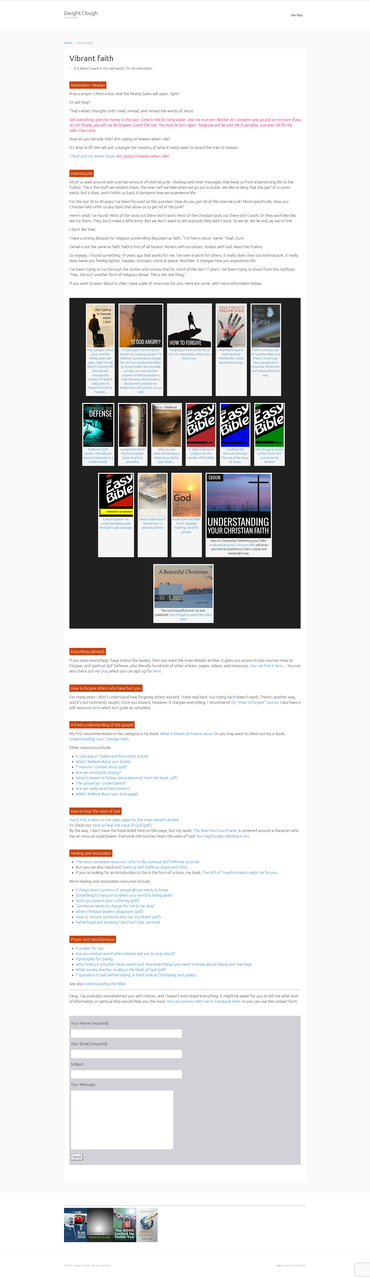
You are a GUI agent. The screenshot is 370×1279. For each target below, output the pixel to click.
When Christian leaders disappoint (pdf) (109, 911)
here (157, 671)
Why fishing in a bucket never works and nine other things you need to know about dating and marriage (164, 964)
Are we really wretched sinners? (103, 788)
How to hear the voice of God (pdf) (122, 825)
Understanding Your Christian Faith (232, 545)
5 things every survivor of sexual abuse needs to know (122, 890)
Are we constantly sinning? (98, 772)
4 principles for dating (94, 959)
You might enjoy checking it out (222, 836)
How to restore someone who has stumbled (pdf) (118, 917)
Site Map (297, 15)
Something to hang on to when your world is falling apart (124, 895)
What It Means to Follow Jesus (186, 733)
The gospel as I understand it (100, 783)
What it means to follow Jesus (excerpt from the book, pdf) (127, 778)
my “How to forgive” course (254, 702)
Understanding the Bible (105, 984)
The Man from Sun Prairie (215, 830)
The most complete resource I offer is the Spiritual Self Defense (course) (138, 862)
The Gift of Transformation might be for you (240, 872)
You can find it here (266, 666)
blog (105, 671)
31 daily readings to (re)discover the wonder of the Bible (200, 453)
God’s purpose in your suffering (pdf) (108, 900)
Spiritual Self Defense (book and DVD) (155, 867)
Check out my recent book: (119, 156)
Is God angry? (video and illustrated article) (112, 756)
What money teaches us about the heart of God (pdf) (121, 969)
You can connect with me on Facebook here (203, 1001)
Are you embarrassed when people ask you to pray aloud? (125, 953)
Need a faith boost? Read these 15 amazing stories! (153, 523)
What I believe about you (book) (103, 761)
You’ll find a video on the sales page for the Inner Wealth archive (124, 820)
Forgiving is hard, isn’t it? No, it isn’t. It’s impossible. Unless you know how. (189, 354)
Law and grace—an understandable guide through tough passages (115, 523)
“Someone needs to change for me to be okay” (115, 906)
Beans (280, 1265)
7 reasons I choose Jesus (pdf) (101, 767)
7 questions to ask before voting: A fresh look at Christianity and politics (136, 975)
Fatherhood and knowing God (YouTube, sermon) (118, 922)
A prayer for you (90, 948)
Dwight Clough (81, 13)
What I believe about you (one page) (107, 794)
